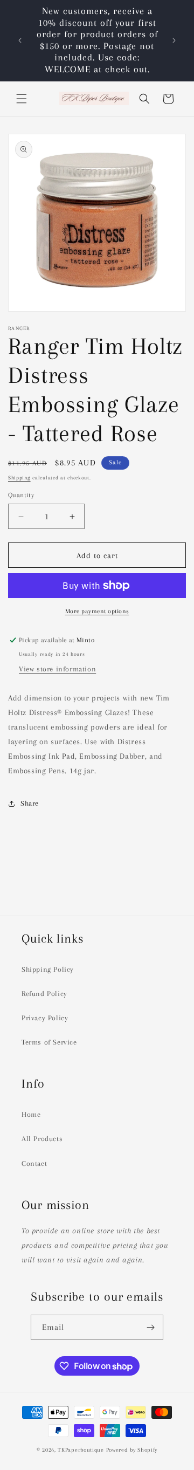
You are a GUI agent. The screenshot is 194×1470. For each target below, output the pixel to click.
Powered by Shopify (132, 1449)
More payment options (97, 611)
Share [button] (29, 803)
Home (31, 1114)
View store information (57, 669)
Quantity (21, 495)
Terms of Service (49, 1042)
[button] (21, 99)
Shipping (19, 477)
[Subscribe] (151, 1327)
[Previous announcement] (20, 40)
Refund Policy (44, 994)
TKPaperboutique (81, 1449)
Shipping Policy (48, 969)
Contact (34, 1163)
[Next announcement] (174, 40)
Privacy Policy (45, 1018)
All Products (42, 1139)
